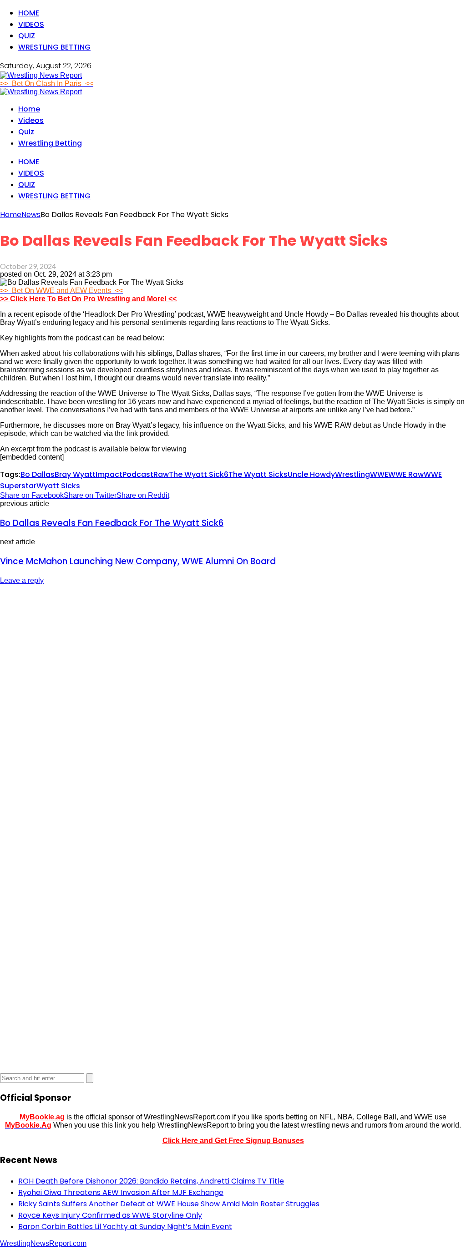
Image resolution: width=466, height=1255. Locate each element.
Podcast (137, 474)
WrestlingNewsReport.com (43, 1243)
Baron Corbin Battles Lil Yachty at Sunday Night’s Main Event (125, 1226)
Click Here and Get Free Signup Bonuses (233, 1140)
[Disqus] (233, 706)
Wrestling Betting (54, 47)
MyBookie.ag (42, 1117)
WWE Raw (406, 474)
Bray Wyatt (75, 474)
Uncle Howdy (311, 474)
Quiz (26, 35)
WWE (379, 474)
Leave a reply (22, 580)
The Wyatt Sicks (258, 474)
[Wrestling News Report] (41, 75)
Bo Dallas (37, 474)
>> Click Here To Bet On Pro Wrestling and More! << (88, 299)
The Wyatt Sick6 (198, 474)
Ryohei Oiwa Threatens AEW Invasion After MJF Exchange (120, 1192)
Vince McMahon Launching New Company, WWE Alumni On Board (138, 561)
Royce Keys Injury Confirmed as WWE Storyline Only (110, 1215)
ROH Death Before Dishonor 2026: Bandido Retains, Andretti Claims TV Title (151, 1181)
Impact (109, 474)
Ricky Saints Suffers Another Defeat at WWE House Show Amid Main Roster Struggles (168, 1204)
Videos (31, 24)
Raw (161, 474)
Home (28, 13)
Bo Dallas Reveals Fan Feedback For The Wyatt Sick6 (111, 523)
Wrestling (352, 474)
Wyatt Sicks (58, 486)
